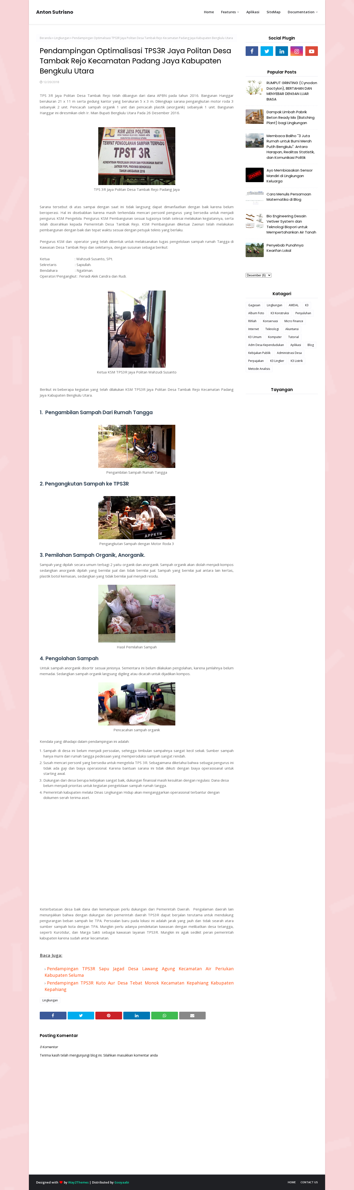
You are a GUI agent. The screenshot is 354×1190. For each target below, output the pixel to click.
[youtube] (311, 51)
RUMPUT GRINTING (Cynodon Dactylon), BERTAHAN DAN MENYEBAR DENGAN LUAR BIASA (292, 91)
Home (292, 1182)
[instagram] (296, 51)
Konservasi (270, 321)
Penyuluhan (303, 313)
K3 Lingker (277, 361)
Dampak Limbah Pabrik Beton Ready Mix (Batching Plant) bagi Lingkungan (291, 117)
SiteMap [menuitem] (274, 12)
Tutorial (293, 337)
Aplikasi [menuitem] (252, 12)
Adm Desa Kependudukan (266, 345)
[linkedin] (281, 51)
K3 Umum (255, 337)
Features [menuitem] (228, 12)
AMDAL (294, 305)
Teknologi (272, 329)
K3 (306, 305)
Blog (311, 345)
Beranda (46, 38)
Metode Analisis (259, 369)
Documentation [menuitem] (301, 12)
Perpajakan (256, 361)
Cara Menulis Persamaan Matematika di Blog (289, 197)
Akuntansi (292, 329)
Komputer (275, 337)
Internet (253, 329)
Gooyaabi (121, 1182)
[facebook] (252, 51)
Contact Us (309, 1182)
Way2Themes (78, 1182)
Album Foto (256, 313)
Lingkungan (62, 38)
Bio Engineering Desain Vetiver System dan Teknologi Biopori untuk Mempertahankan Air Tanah (291, 224)
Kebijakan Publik (259, 353)
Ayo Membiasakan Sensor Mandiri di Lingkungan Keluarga (290, 176)
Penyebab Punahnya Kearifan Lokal (285, 248)
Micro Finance (293, 321)
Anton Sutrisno (54, 12)
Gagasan (254, 305)
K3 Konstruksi (280, 313)
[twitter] (267, 51)
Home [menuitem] (209, 12)
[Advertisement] (137, 861)
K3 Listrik (297, 361)
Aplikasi (295, 345)
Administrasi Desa (289, 353)
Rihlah (252, 321)
